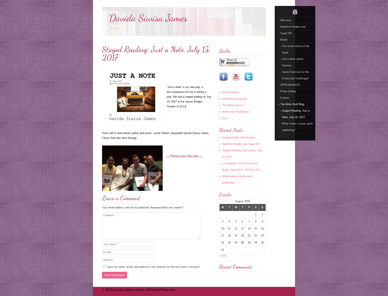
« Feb (222, 255)
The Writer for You (232, 105)
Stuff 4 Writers (230, 92)
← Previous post (176, 155)
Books (284, 39)
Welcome (285, 20)
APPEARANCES (290, 84)
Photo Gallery (288, 91)
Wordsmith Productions (235, 111)
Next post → (194, 155)
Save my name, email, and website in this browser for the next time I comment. (153, 266)
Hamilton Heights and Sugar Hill (240, 143)
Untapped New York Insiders (238, 137)
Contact (284, 97)
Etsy (225, 118)
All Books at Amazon (234, 98)
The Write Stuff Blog (292, 104)
